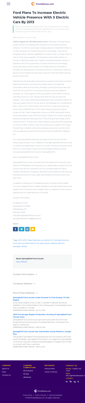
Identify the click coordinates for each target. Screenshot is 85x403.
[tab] (42, 274)
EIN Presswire (28, 371)
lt (78, 381)
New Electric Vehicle (48, 243)
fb (71, 381)
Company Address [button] (23, 283)
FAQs (4, 372)
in (67, 381)
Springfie (17, 246)
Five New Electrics (61, 240)
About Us (5, 369)
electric (47, 240)
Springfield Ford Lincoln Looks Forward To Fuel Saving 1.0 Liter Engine (41, 299)
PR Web (26, 374)
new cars (21, 243)
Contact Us (6, 375)
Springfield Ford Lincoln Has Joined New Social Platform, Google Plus (42, 333)
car (42, 240)
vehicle (24, 246)
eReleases (27, 377)
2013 (25, 240)
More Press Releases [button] (24, 293)
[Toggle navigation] (8, 4)
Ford (15, 243)
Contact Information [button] (24, 274)
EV (52, 240)
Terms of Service (51, 372)
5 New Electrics (33, 240)
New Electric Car (32, 243)
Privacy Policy (50, 369)
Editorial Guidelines (55, 395)
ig (75, 381)
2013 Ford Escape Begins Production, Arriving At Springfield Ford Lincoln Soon (42, 316)
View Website (21, 262)
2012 (20, 240)
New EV (61, 243)
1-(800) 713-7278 (74, 370)
